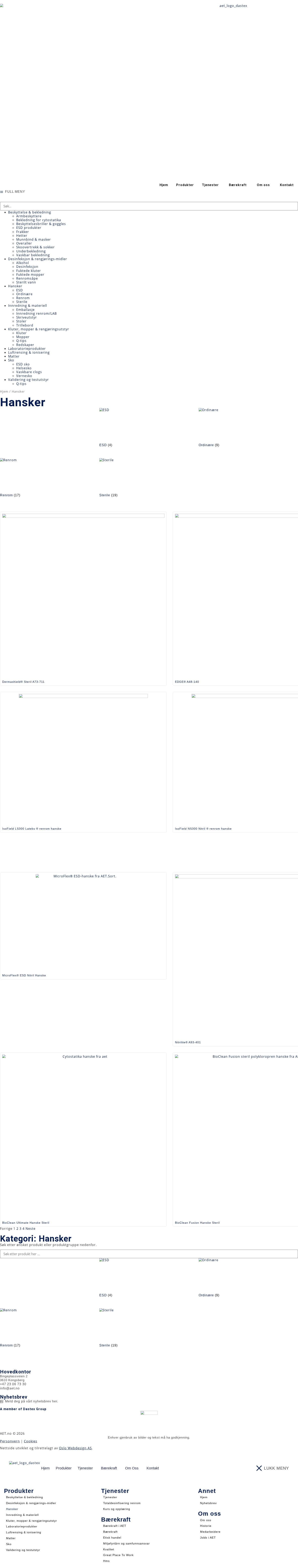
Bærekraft (110, 1531)
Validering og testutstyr (23, 1550)
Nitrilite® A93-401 (188, 1042)
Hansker (12, 1509)
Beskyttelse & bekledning (24, 1497)
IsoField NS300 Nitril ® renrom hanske (203, 828)
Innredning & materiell (22, 1514)
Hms (106, 1561)
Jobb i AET (208, 1537)
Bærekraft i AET (114, 1525)
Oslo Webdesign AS (75, 1448)
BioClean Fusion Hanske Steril (197, 1222)
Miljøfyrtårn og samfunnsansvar (126, 1543)
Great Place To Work (118, 1555)
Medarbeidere (210, 1531)
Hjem (164, 185)
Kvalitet (108, 1549)
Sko (9, 1544)
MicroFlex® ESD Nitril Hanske (24, 975)
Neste (30, 1228)
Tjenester (110, 1497)
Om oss (205, 1520)
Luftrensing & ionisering (23, 1532)
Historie (205, 1525)
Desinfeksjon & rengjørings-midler (31, 1503)
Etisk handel (112, 1537)
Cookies (30, 1441)
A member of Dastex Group (23, 1409)
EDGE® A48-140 (187, 681)
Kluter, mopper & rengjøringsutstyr (31, 1520)
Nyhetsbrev (208, 1503)
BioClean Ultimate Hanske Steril (25, 1222)
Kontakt (287, 185)
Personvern (10, 1441)
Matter (11, 1538)
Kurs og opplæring (116, 1509)
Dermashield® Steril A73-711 (23, 681)
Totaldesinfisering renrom (122, 1503)
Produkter (185, 185)
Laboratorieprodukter (21, 1526)
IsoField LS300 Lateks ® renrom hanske (31, 828)
